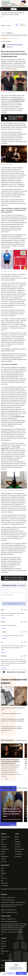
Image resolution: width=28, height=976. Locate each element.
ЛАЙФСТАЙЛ (7, 788)
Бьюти (2, 870)
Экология (3, 859)
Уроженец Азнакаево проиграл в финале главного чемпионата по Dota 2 (12, 13)
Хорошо (21, 973)
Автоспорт (17, 846)
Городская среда (5, 836)
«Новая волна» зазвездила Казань (11, 713)
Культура (3, 851)
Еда (2, 880)
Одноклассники (5, 951)
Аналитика (3, 861)
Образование (4, 856)
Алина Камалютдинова (15, 45)
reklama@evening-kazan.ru (11, 921)
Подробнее (10, 973)
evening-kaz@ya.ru (9, 900)
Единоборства (18, 854)
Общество (9, 33)
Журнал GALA (5, 865)
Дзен (2, 948)
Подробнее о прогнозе (6, 25)
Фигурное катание (19, 849)
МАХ (2, 953)
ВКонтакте (3, 941)
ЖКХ (2, 841)
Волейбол (17, 841)
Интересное (18, 856)
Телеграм (3, 946)
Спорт (17, 834)
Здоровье (3, 873)
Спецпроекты (4, 885)
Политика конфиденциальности (9, 912)
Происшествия (5, 849)
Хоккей (17, 839)
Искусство (3, 878)
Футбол (17, 836)
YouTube (3, 943)
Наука (2, 854)
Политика (3, 844)
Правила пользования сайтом (8, 909)
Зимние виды (18, 851)
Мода (2, 868)
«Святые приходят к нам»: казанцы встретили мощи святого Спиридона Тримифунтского (11, 728)
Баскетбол (17, 844)
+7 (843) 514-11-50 (10, 897)
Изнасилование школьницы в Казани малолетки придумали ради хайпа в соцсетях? (10, 761)
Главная (3, 33)
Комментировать (14, 603)
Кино (2, 875)
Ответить (3, 618)
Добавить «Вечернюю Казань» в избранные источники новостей (14, 578)
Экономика (4, 846)
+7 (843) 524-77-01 (10, 919)
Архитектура (4, 883)
